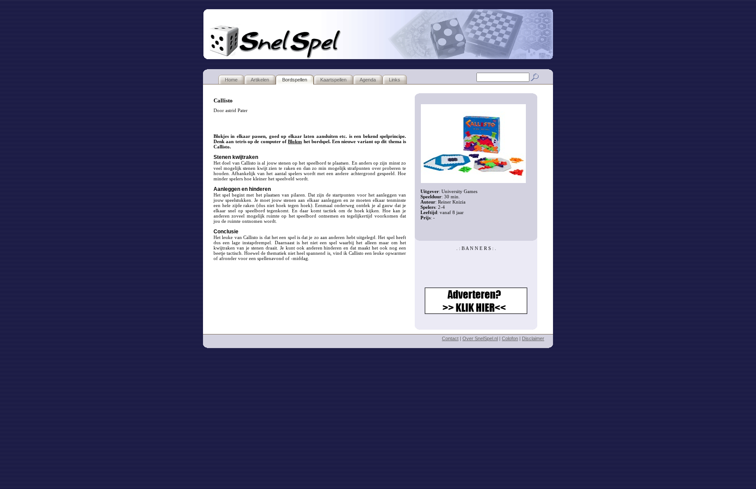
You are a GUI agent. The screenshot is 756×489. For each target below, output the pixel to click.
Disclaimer (533, 338)
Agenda (368, 79)
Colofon (510, 338)
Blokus (295, 141)
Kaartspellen (333, 79)
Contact (450, 338)
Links (394, 79)
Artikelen (260, 79)
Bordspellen (294, 79)
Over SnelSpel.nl (480, 338)
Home (231, 79)
